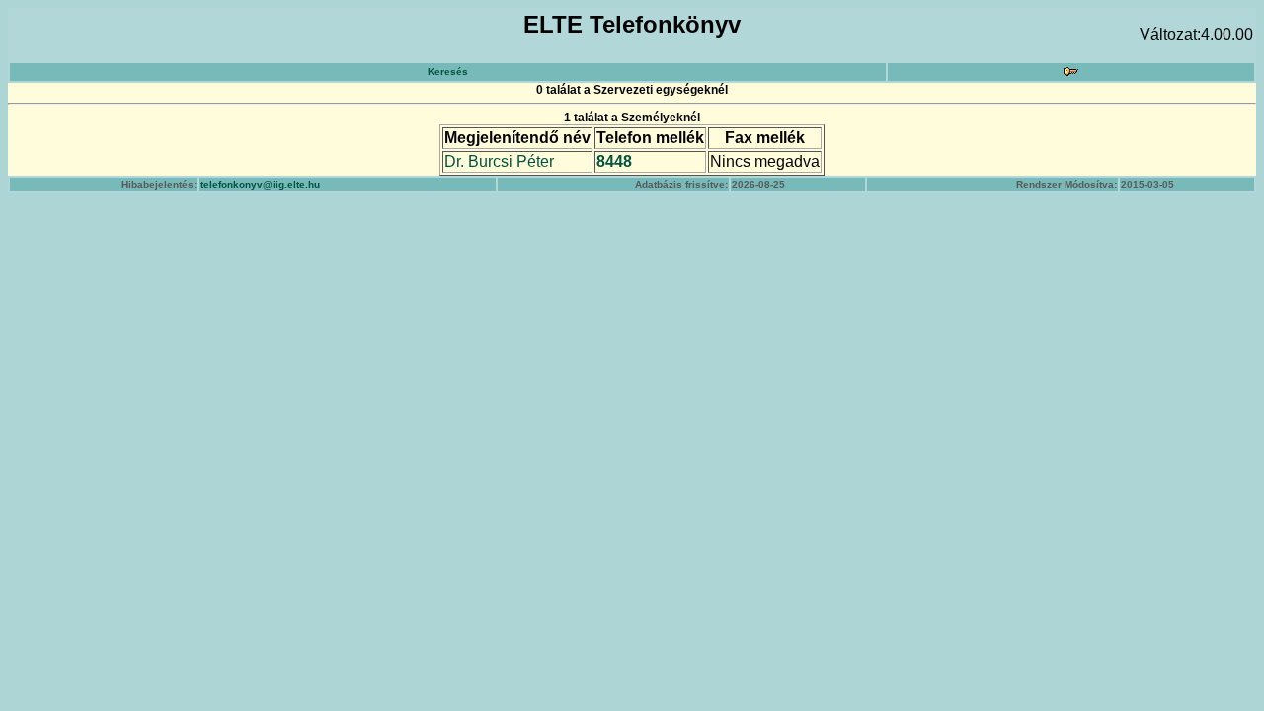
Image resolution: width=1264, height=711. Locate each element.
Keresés (448, 71)
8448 (614, 161)
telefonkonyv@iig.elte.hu (260, 184)
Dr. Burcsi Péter (499, 161)
